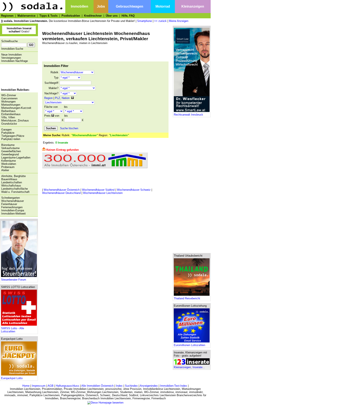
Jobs (101, 6)
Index (119, 385)
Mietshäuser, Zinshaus (15, 120)
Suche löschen (69, 128)
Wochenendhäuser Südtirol (98, 189)
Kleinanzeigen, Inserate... (189, 367)
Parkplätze (7, 132)
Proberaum (8, 167)
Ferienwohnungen (12, 207)
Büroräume (8, 145)
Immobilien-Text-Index (173, 385)
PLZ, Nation (62, 98)
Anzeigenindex (149, 385)
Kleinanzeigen (192, 6)
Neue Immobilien (11, 54)
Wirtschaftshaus (11, 185)
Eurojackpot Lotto (12, 378)
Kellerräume (8, 160)
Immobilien (79, 6)
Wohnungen (8, 101)
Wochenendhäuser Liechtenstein (103, 193)
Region (48, 98)
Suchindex (131, 385)
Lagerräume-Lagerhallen (15, 157)
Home (25, 385)
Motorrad (162, 6)
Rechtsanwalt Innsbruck (188, 114)
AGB (51, 385)
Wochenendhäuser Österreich (62, 189)
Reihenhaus (8, 111)
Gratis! (19, 30)
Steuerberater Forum (13, 279)
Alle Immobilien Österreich (97, 385)
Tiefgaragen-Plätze (12, 135)
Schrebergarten (10, 197)
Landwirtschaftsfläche (14, 188)
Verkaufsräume (10, 148)
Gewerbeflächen (11, 151)
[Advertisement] (18, 76)
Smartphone (144, 21)
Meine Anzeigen (178, 21)
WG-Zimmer (8, 95)
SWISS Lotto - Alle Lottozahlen (12, 330)
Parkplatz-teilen (10, 139)
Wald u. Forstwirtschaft (15, 191)
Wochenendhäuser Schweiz (134, 189)
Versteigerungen (11, 57)
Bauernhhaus (9, 179)
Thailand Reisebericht (187, 298)
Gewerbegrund (10, 154)
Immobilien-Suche (12, 48)
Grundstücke (9, 123)
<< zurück (160, 21)
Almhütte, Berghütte (13, 176)
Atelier (5, 170)
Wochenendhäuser (12, 201)
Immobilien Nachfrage (14, 61)
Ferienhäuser (9, 204)
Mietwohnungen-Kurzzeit (16, 107)
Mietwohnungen (10, 104)
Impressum (39, 385)
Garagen (6, 129)
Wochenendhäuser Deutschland (61, 193)
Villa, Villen (8, 117)
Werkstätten (8, 163)
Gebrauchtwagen (129, 6)
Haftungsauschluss (67, 385)
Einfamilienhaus (11, 114)
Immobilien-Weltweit (13, 213)
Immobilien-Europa (12, 210)
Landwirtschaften (11, 182)
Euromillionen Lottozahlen (189, 345)
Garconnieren (9, 98)
